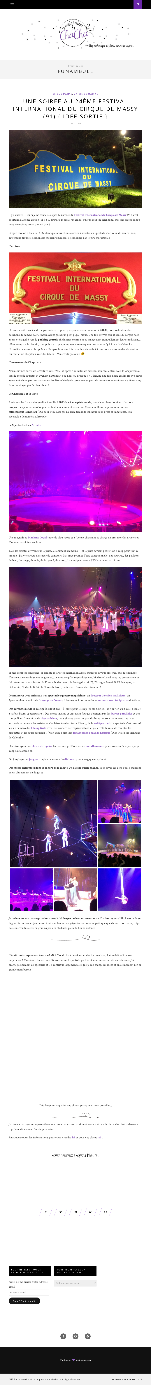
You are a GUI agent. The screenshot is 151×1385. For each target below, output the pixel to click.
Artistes (36, 425)
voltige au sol (102, 723)
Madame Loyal (37, 538)
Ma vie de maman (86, 93)
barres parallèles (121, 714)
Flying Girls (38, 728)
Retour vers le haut (126, 1379)
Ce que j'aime (62, 93)
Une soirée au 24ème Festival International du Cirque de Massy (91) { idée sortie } (75, 108)
